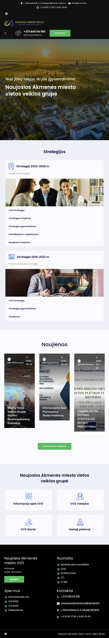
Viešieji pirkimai (79, 529)
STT (62, 577)
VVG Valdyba (79, 504)
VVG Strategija (16, 210)
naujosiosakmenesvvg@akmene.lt (80, 603)
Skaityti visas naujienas (54, 446)
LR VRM (64, 581)
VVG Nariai (28, 529)
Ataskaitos (14, 316)
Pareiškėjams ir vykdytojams (24, 234)
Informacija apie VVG (28, 504)
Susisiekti (14, 579)
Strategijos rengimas (20, 218)
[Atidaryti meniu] (5, 33)
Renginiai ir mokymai (19, 242)
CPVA (63, 568)
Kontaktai (60, 33)
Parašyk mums (79, 3)
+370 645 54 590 (34, 32)
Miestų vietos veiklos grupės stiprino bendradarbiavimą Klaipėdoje (19, 415)
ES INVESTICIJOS (68, 573)
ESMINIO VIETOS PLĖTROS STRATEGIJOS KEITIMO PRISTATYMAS (87, 419)
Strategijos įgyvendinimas (22, 226)
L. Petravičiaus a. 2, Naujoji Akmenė (80, 609)
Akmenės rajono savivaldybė (75, 564)
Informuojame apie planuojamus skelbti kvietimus (54, 411)
